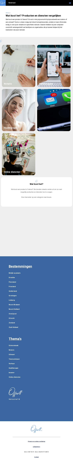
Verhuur (12, 363)
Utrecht (11, 318)
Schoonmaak (13, 345)
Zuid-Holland (13, 327)
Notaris (11, 350)
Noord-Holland (14, 309)
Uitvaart (12, 354)
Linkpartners (36, 446)
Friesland (12, 286)
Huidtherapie (13, 368)
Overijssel (12, 314)
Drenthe (12, 277)
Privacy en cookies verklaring (36, 441)
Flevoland (12, 282)
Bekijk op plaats (15, 273)
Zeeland (12, 323)
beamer (12, 373)
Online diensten (14, 377)
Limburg (12, 300)
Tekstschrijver (14, 359)
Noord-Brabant (14, 305)
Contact (36, 457)
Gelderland (13, 291)
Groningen (13, 296)
